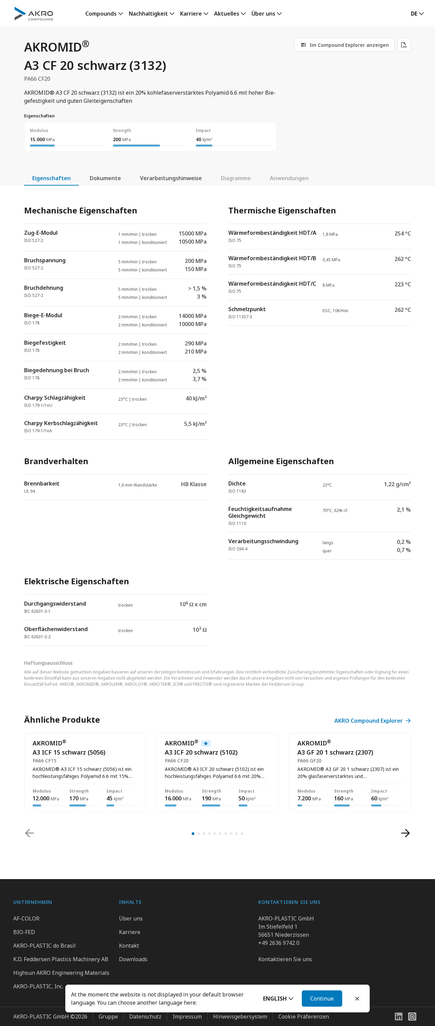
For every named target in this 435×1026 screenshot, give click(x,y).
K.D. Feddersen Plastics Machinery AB (60, 959)
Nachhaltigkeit (148, 13)
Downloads (133, 959)
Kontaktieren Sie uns (285, 959)
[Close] (357, 998)
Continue (322, 998)
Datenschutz (145, 1016)
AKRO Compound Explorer (368, 720)
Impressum (187, 1016)
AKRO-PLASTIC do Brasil (44, 945)
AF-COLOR (26, 918)
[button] (278, 998)
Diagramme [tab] (236, 178)
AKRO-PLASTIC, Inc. (38, 986)
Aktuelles (226, 13)
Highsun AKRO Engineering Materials (61, 972)
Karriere (191, 13)
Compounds (101, 13)
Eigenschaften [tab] (51, 178)
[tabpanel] (217, 420)
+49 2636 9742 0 (278, 943)
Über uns (263, 13)
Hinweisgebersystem (240, 1016)
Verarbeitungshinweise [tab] (171, 178)
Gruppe (108, 1016)
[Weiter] (405, 833)
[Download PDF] (404, 45)
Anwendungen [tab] (289, 178)
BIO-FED (24, 932)
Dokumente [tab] (105, 178)
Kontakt (129, 945)
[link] (344, 45)
